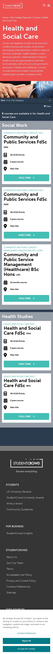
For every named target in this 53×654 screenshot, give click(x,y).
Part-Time (25, 235)
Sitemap (11, 592)
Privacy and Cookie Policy (21, 580)
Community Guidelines (20, 509)
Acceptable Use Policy (19, 574)
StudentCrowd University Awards (25, 497)
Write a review (15, 503)
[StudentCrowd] (13, 5)
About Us (12, 557)
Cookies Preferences (18, 586)
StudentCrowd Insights (20, 533)
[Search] (44, 6)
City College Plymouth (21, 17)
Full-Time (25, 177)
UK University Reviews (19, 491)
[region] (26, 632)
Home (6, 17)
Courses (37, 17)
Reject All (26, 641)
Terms (10, 568)
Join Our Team (15, 563)
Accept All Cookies (26, 649)
